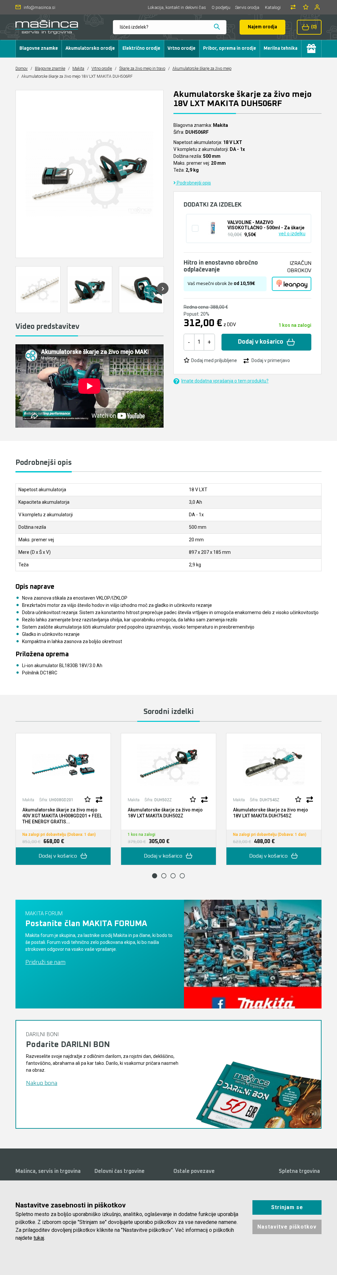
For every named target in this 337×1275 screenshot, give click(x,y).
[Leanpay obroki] (291, 284)
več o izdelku (292, 233)
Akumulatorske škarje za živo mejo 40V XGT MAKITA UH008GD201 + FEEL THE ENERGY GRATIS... (62, 815)
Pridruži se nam (45, 962)
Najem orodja (262, 27)
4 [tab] (182, 876)
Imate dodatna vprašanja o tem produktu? (225, 380)
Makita (78, 68)
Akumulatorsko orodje (90, 48)
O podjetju (221, 7)
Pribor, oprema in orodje (229, 48)
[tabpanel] (63, 799)
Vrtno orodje (181, 48)
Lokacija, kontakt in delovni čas (177, 7)
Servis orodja (247, 7)
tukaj (39, 1238)
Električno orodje (141, 48)
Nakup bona (41, 1083)
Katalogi (273, 7)
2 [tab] (163, 876)
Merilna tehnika (281, 48)
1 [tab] (154, 876)
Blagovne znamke (38, 48)
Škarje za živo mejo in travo (142, 68)
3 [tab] (173, 876)
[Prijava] (318, 7)
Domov (21, 68)
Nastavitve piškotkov (287, 1227)
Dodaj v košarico (260, 342)
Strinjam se (287, 1207)
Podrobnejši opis (193, 182)
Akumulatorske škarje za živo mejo (201, 68)
